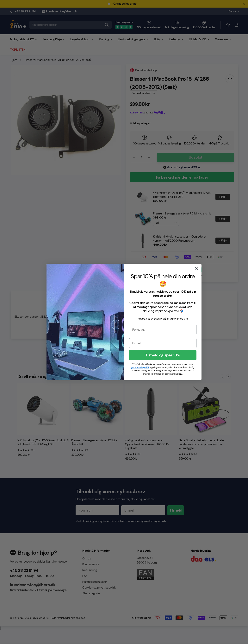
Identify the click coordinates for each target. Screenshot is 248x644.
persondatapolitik (140, 367)
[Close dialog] (196, 268)
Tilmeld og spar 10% (162, 355)
